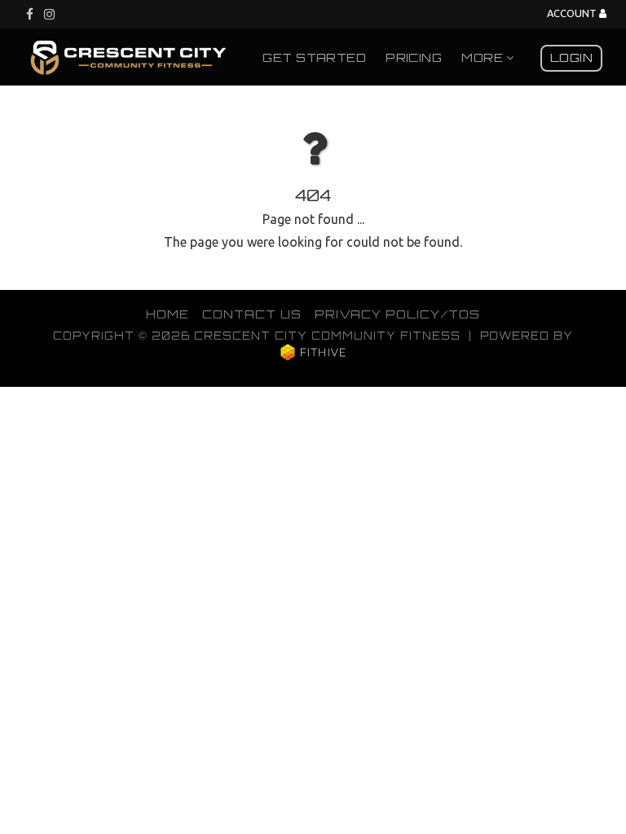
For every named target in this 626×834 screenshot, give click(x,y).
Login (571, 57)
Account (573, 13)
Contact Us (252, 313)
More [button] (483, 57)
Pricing (414, 57)
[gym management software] (313, 351)
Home (167, 313)
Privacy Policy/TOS (397, 313)
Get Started (314, 57)
